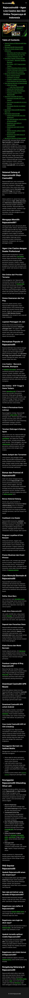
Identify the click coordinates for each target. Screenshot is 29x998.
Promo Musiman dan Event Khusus (17, 81)
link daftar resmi (19, 599)
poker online (14, 415)
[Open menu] (26, 3)
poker (6, 837)
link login (9, 616)
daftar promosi (8, 494)
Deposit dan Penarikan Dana (15, 89)
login (10, 981)
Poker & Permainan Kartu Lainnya (16, 68)
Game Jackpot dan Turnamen (15, 72)
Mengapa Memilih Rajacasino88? (14, 47)
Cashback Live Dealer (13, 77)
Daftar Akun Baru (12, 85)
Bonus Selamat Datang (13, 75)
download (5, 713)
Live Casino (20, 256)
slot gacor (13, 835)
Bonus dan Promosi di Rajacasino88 (15, 73)
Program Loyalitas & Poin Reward (16, 79)
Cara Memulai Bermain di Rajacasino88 (16, 83)
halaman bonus (6, 959)
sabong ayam (6, 444)
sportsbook (5, 438)
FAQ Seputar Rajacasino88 (12, 113)
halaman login (6, 927)
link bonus (22, 651)
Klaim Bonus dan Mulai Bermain (16, 91)
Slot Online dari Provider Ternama (16, 53)
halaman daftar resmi (17, 911)
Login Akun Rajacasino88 (16, 87)
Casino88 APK (9, 829)
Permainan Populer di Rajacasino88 (15, 58)
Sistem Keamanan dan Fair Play (16, 54)
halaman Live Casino (10, 369)
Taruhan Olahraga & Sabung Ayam (17, 70)
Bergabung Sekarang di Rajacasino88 (15, 138)
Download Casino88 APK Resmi (14, 96)
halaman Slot (20, 284)
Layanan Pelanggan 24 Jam (15, 56)
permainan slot (11, 391)
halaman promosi (13, 570)
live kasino (20, 835)
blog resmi (5, 674)
